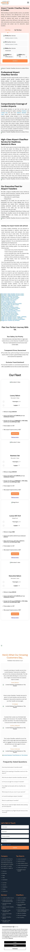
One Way (7, 30)
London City (4, 112)
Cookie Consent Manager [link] (7, 926)
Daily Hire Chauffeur (21, 913)
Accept (15, 942)
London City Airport (21, 859)
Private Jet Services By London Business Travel (7, 900)
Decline (15, 945)
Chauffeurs (4, 887)
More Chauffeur (20, 917)
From (6, 35)
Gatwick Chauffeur (21, 900)
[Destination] (8, 881)
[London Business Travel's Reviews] (15, 755)
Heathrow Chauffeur (21, 898)
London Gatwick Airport (22, 863)
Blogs (3, 875)
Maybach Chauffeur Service (6, 918)
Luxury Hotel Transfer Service (7, 914)
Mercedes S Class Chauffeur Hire (6, 921)
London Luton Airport (22, 867)
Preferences (15, 948)
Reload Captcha (6, 844)
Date (6, 48)
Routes (4, 889)
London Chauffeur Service (8, 898)
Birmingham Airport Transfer (21, 870)
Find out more (15, 437)
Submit (15, 847)
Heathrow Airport (21, 861)
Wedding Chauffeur (21, 907)
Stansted (24, 112)
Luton (2, 114)
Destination (4, 879)
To (6, 42)
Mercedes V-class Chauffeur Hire (6, 911)
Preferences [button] (10, 938)
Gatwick (19, 112)
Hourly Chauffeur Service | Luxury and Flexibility (23, 910)
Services (4, 884)
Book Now (15, 433)
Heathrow (24, 111)
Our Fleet (4, 882)
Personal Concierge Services (6, 904)
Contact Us (4, 891)
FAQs (3, 877)
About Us (4, 871)
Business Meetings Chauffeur (21, 905)
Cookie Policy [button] (6, 936)
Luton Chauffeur (21, 902)
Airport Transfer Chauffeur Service (8, 907)
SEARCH (15, 61)
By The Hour (18, 30)
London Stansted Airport (22, 865)
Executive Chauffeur (21, 915)
